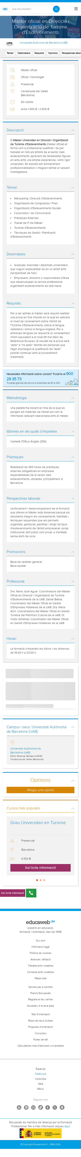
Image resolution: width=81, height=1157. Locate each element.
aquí (67, 1126)
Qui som (40, 940)
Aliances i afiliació (41, 959)
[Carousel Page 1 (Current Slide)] (37, 880)
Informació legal (40, 946)
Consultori (40, 1033)
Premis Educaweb (40, 993)
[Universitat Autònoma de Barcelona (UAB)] (10, 44)
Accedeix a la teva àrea (40, 1005)
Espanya (40, 1069)
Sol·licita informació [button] (40, 868)
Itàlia (40, 1083)
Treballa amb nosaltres (40, 965)
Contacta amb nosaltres (40, 972)
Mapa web (41, 978)
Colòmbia (40, 1079)
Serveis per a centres (40, 987)
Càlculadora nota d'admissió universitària (41, 1045)
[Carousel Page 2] (40, 880)
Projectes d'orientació (40, 1027)
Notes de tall (40, 1039)
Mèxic (40, 1088)
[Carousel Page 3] (44, 880)
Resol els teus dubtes (40, 1020)
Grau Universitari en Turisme (38, 822)
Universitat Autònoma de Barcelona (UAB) (44, 42)
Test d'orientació (40, 1014)
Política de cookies (40, 953)
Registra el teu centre (40, 999)
